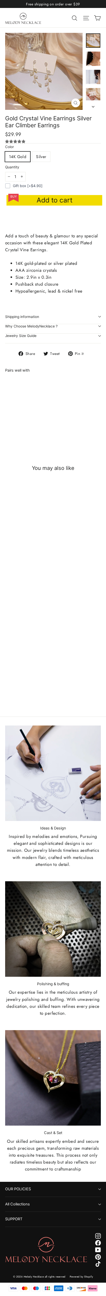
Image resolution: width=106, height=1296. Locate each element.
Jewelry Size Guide (21, 336)
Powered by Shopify (81, 1277)
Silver (41, 157)
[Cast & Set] (53, 1078)
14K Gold (17, 157)
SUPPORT (13, 1219)
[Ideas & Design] (53, 773)
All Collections (17, 1204)
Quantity (12, 167)
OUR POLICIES (18, 1189)
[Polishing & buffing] (53, 929)
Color (9, 147)
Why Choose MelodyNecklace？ (31, 326)
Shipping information (22, 317)
